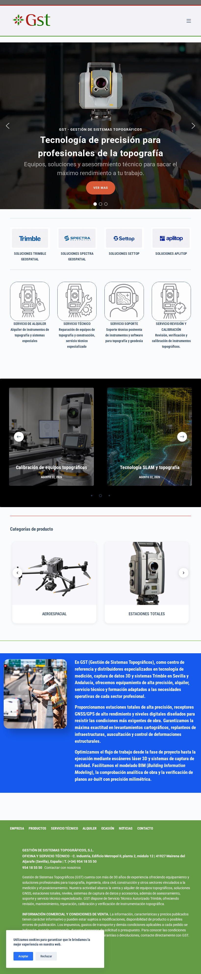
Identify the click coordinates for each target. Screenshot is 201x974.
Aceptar (23, 956)
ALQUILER (90, 828)
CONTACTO (145, 828)
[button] (8, 126)
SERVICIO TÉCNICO (64, 828)
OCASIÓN (107, 828)
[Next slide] (183, 573)
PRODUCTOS (37, 828)
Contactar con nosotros (62, 868)
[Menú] (189, 21)
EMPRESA (17, 828)
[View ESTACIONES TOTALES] (147, 573)
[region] (100, 125)
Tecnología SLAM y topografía (149, 467)
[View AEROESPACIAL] (54, 573)
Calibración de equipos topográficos (51, 467)
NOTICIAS (126, 828)
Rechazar (46, 956)
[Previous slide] (17, 573)
